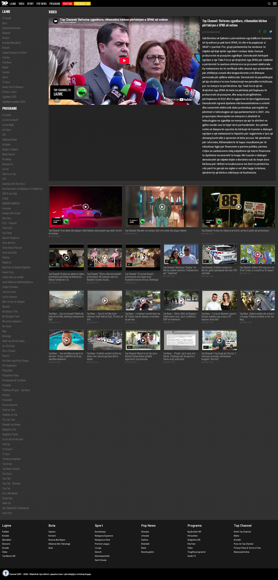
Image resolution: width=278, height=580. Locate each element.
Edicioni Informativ (11, 28)
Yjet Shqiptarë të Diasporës (15, 508)
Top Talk (6, 478)
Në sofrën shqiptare (12, 321)
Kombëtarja (100, 532)
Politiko (6, 395)
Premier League (102, 544)
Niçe (4, 331)
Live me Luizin (9, 292)
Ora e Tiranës (8, 351)
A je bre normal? (10, 120)
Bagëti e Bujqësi (10, 149)
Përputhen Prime (10, 375)
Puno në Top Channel (243, 544)
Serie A (98, 552)
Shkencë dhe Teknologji (59, 544)
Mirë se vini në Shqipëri (13, 301)
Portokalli (7, 400)
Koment (52, 536)
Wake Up (6, 503)
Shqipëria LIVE (194, 540)
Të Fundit (6, 18)
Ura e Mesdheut (10, 493)
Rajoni (5, 67)
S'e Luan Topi (8, 419)
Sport (30, 3)
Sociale (5, 72)
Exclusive (6, 208)
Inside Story (8, 272)
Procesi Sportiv (9, 405)
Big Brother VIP (194, 532)
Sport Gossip (100, 560)
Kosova (5, 38)
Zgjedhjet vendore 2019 (13, 101)
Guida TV (192, 556)
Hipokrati (6, 262)
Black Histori (8, 154)
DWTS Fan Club (9, 193)
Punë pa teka (8, 410)
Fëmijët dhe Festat (11, 213)
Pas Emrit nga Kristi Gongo (15, 360)
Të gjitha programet (197, 552)
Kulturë (6, 47)
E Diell (5, 198)
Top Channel (243, 525)
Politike (6, 57)
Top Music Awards (11, 468)
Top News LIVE (82, 3)
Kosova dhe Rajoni (57, 540)
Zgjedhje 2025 (9, 97)
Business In (7, 164)
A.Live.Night (8, 125)
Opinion (52, 532)
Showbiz (145, 532)
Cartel (5, 169)
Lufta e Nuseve (9, 297)
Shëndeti (145, 544)
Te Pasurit (7, 449)
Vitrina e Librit (9, 92)
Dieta (143, 548)
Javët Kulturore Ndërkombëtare (17, 282)
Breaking (6, 159)
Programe (54, 3)
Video (21, 3)
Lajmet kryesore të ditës (14, 52)
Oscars (5, 355)
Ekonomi (6, 33)
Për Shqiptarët (9, 365)
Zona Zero (7, 513)
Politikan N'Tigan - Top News (16, 390)
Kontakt (237, 540)
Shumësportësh (102, 556)
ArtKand (6, 144)
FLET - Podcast (9, 223)
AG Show (6, 129)
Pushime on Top (9, 414)
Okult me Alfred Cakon (13, 341)
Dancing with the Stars (13, 184)
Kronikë (5, 536)
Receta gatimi (147, 552)
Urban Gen (7, 498)
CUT (4, 179)
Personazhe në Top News (14, 380)
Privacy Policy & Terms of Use (247, 548)
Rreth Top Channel (242, 532)
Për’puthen (193, 536)
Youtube (67, 3)
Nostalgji (6, 336)
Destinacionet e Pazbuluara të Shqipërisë (22, 188)
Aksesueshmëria (241, 552)
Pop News (41, 3)
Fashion (144, 540)
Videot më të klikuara (12, 87)
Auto (51, 548)
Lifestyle (145, 536)
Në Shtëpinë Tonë (10, 316)
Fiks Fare (6, 218)
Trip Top (6, 488)
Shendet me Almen (11, 424)
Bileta (236, 536)
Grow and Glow (9, 252)
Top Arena (7, 464)
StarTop (6, 444)
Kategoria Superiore (104, 536)
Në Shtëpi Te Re (10, 311)
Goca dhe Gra (8, 242)
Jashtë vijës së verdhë (12, 277)
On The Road (8, 346)
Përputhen (7, 370)
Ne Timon (6, 326)
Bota (4, 23)
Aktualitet (6, 540)
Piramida (6, 385)
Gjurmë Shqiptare (10, 238)
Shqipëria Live (9, 429)
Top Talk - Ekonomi (11, 483)
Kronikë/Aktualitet (11, 43)
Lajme (13, 3)
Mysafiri (6, 306)
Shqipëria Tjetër (10, 434)
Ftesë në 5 (7, 228)
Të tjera (6, 82)
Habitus (6, 257)
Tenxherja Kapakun (11, 459)
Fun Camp (7, 233)
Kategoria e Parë (102, 540)
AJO (4, 134)
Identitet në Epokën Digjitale (16, 267)
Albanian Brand (9, 139)
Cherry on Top (9, 174)
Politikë (5, 532)
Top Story (7, 473)
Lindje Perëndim (10, 287)
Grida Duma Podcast (12, 247)
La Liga (98, 548)
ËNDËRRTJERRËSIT (11, 203)
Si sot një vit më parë (12, 439)
